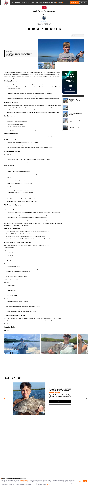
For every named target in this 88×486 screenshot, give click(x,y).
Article (44, 7)
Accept (84, 481)
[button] (54, 3)
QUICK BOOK (60, 401)
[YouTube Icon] (51, 29)
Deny (80, 481)
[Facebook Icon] (28, 29)
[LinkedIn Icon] (41, 29)
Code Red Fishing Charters (24, 480)
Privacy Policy (48, 484)
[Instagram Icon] (33, 29)
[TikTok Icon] (46, 29)
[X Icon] (37, 29)
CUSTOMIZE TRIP (60, 406)
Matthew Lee (44, 21)
